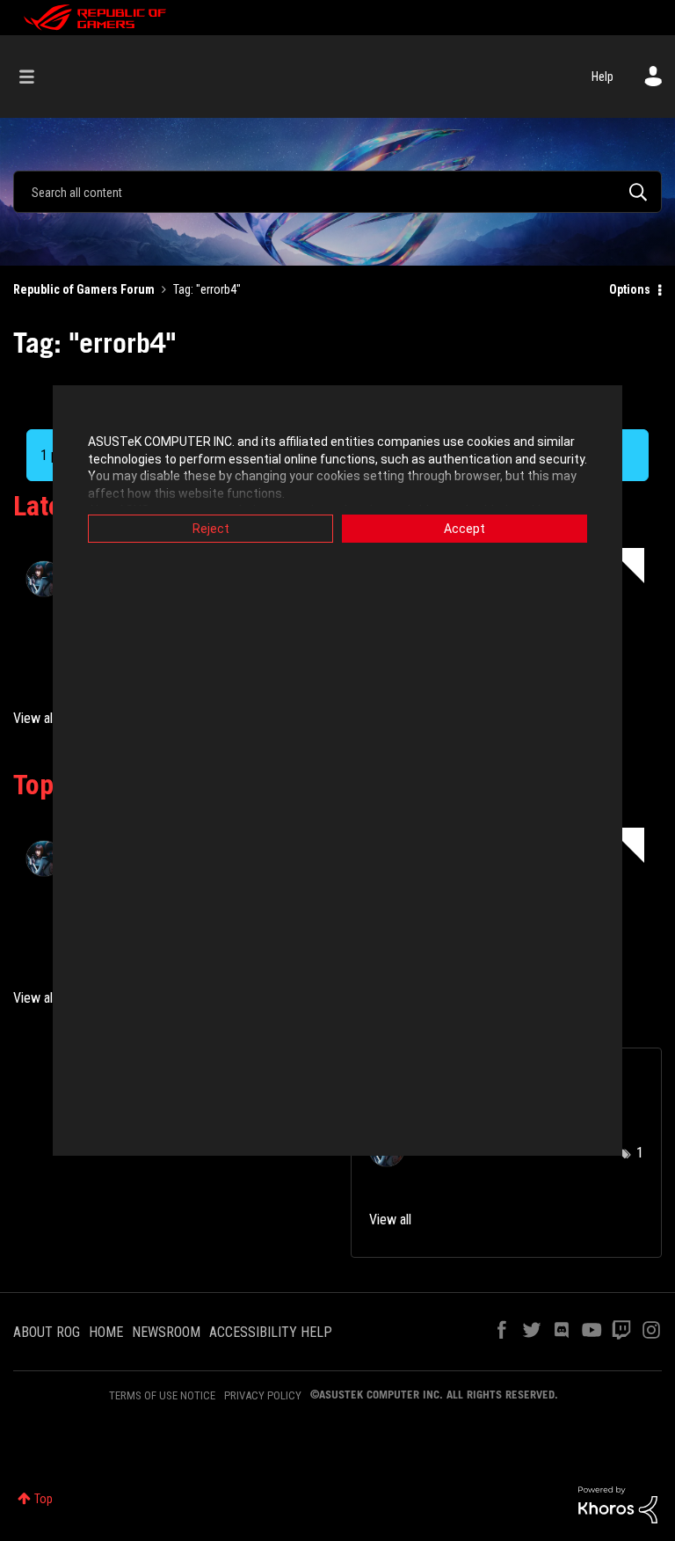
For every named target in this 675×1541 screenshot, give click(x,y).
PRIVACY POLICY (262, 1395)
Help (602, 76)
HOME (106, 1332)
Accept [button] (464, 529)
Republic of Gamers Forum (84, 289)
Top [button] (43, 1499)
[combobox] (337, 192)
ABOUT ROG (46, 1332)
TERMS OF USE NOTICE (162, 1395)
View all (34, 718)
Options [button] (629, 289)
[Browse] (35, 77)
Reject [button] (210, 529)
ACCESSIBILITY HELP (270, 1332)
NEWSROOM (166, 1332)
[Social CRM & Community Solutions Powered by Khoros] (617, 1504)
